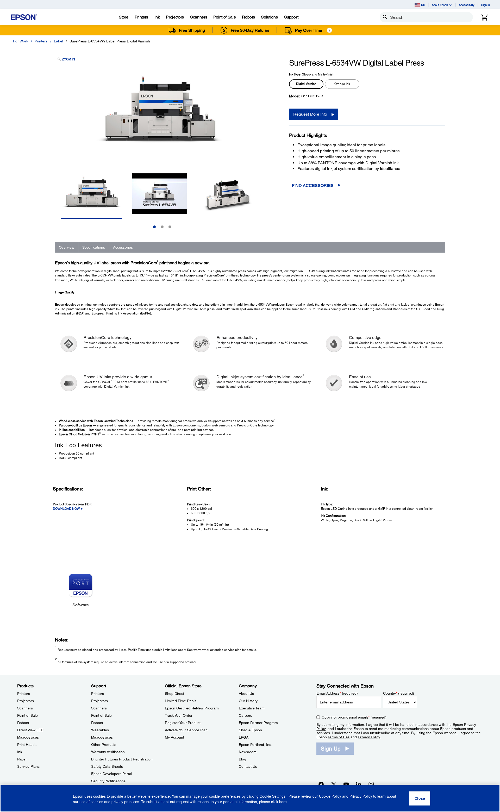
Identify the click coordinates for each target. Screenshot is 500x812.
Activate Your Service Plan (186, 730)
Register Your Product (183, 723)
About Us (246, 693)
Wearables (100, 730)
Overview (66, 247)
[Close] (419, 798)
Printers (41, 41)
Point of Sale (27, 715)
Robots (23, 723)
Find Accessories (313, 185)
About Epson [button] (440, 5)
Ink (19, 752)
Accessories (123, 247)
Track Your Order (178, 715)
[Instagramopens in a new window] (371, 784)
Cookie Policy (330, 796)
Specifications (93, 247)
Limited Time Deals (180, 701)
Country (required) (398, 693)
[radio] (306, 84)
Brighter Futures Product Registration (122, 759)
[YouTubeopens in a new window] (346, 784)
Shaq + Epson (250, 730)
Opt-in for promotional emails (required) (354, 717)
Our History (248, 701)
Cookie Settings (273, 796)
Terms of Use (338, 737)
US (423, 5)
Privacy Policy (369, 737)
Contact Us (248, 766)
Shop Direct (174, 693)
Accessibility (466, 5)
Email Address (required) (337, 693)
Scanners (25, 708)
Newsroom (248, 752)
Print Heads (26, 744)
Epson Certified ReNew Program (192, 708)
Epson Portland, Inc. (255, 744)
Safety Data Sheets (107, 766)
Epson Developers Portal (111, 774)
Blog (242, 759)
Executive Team (252, 708)
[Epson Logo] (24, 17)
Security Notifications (108, 781)
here (283, 801)
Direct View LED (30, 730)
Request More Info (310, 114)
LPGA (243, 737)
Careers (245, 715)
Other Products (103, 744)
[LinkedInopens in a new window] (358, 784)
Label (58, 41)
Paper (22, 759)
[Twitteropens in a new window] (333, 784)
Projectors (25, 701)
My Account (174, 737)
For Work (20, 41)
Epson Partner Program (258, 723)
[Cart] (484, 17)
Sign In (485, 5)
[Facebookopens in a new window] (321, 784)
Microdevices (28, 737)
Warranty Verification (108, 752)
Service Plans (28, 766)
